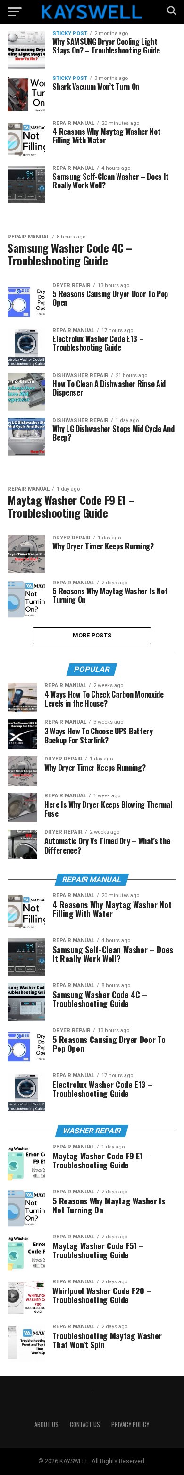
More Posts (92, 635)
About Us (46, 1424)
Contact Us (85, 1424)
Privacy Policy (130, 1424)
